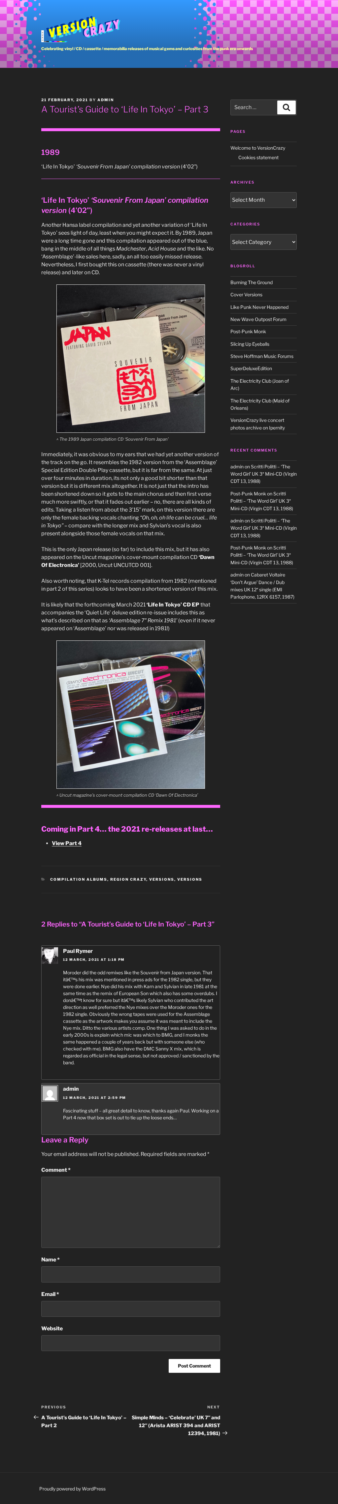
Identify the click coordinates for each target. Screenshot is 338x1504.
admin (105, 100)
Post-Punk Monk (248, 331)
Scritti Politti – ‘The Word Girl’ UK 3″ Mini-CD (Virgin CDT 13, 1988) (263, 474)
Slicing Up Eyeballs (249, 344)
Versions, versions (175, 879)
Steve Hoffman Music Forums (261, 356)
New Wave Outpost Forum (258, 319)
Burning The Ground (251, 282)
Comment (56, 1170)
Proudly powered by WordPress (72, 1488)
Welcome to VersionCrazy (257, 148)
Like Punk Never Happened (259, 307)
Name (50, 1259)
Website (52, 1328)
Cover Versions (246, 294)
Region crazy (128, 879)
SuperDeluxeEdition (251, 368)
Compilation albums (78, 879)
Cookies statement (258, 157)
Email (50, 1294)
